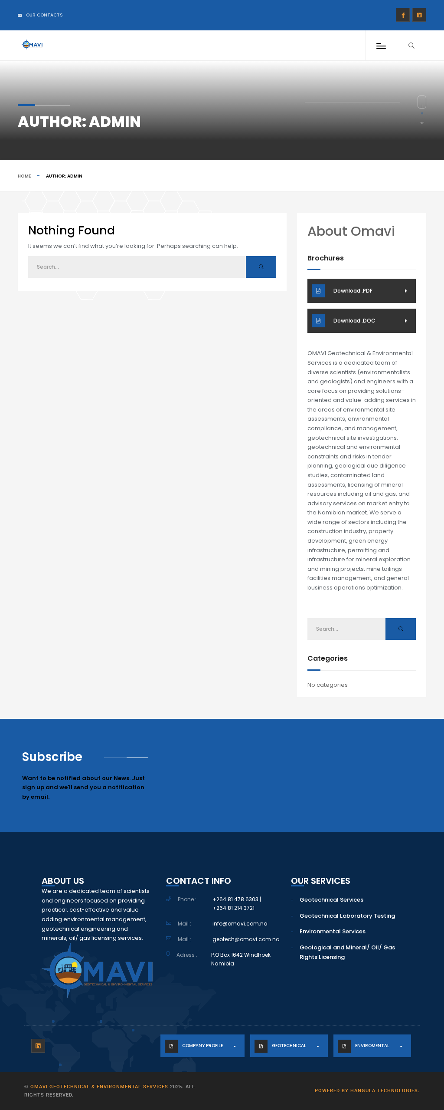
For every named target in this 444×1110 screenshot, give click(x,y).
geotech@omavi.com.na (246, 939)
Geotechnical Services (331, 900)
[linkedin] (419, 15)
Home (24, 176)
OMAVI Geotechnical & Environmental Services (99, 1087)
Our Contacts (44, 15)
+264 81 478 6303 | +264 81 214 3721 (236, 904)
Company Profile (202, 1045)
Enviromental (372, 1045)
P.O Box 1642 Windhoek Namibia (241, 959)
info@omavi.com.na (240, 923)
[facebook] (403, 15)
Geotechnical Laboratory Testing (347, 916)
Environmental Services (333, 931)
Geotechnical (289, 1045)
